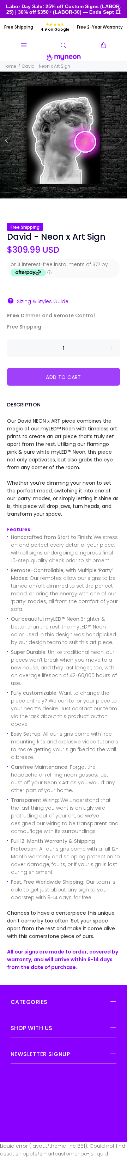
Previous (6, 140)
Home (10, 66)
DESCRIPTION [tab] (24, 404)
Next (120, 140)
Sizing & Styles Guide (42, 301)
